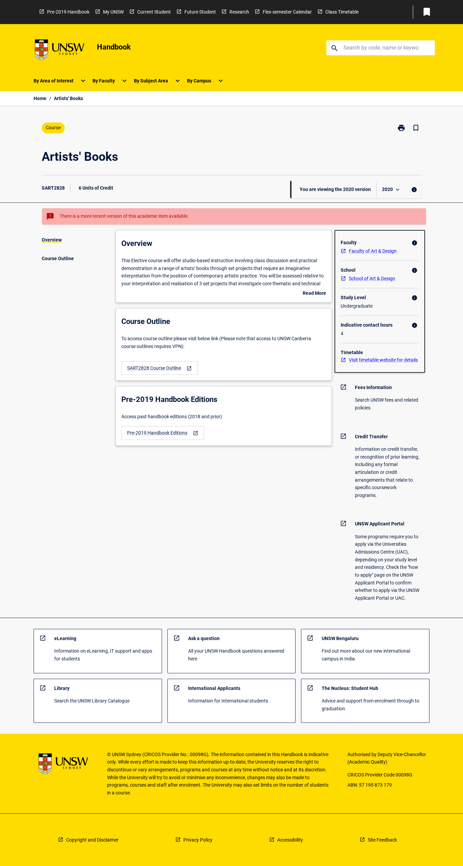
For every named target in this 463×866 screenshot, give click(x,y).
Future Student (200, 12)
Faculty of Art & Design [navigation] (373, 251)
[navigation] (159, 368)
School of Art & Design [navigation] (372, 278)
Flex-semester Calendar (287, 12)
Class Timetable (342, 12)
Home (40, 98)
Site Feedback (382, 840)
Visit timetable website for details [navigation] (383, 360)
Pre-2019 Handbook (68, 12)
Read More (314, 293)
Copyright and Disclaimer (92, 840)
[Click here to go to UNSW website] (59, 51)
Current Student (154, 12)
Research (239, 12)
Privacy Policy (198, 840)
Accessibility (290, 840)
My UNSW (113, 12)
